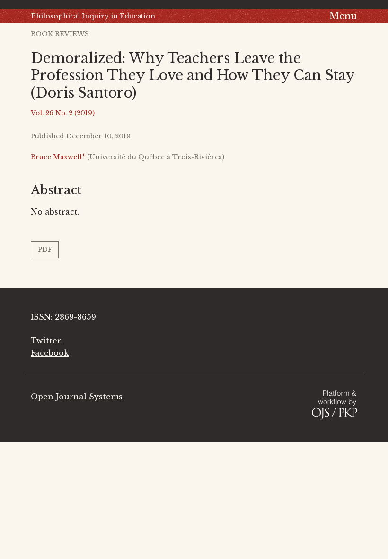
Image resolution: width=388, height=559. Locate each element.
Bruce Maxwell (58, 157)
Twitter (46, 340)
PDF (45, 249)
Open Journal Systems (77, 396)
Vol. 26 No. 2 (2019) (63, 113)
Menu (343, 16)
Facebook (50, 353)
